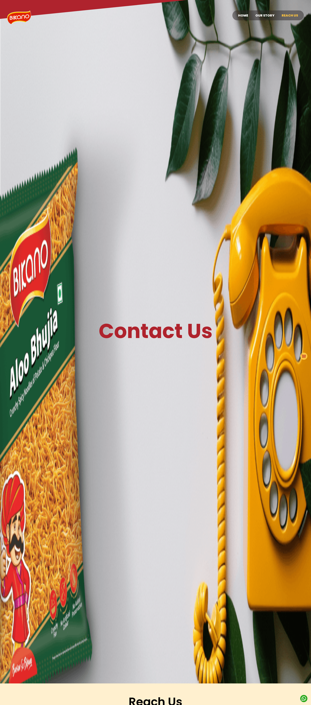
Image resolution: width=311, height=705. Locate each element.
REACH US (290, 15)
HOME (243, 15)
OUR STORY (264, 15)
